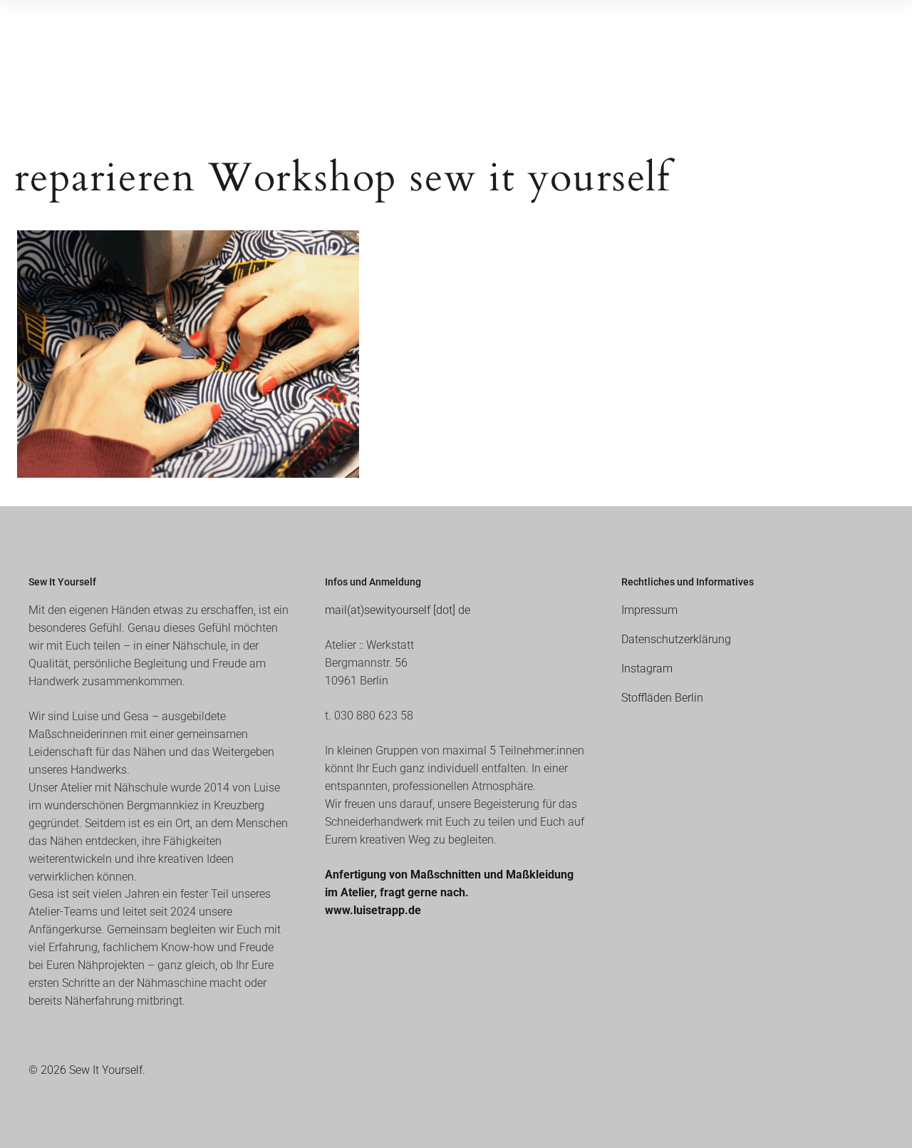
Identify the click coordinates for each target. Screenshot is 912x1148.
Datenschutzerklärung (676, 639)
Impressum (649, 610)
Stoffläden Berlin (662, 697)
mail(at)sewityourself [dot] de (397, 610)
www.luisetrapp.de (373, 910)
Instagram (647, 668)
